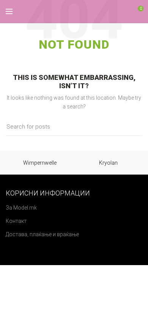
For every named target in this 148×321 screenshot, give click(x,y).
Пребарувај (132, 127)
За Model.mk (21, 208)
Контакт (16, 221)
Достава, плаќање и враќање (42, 234)
